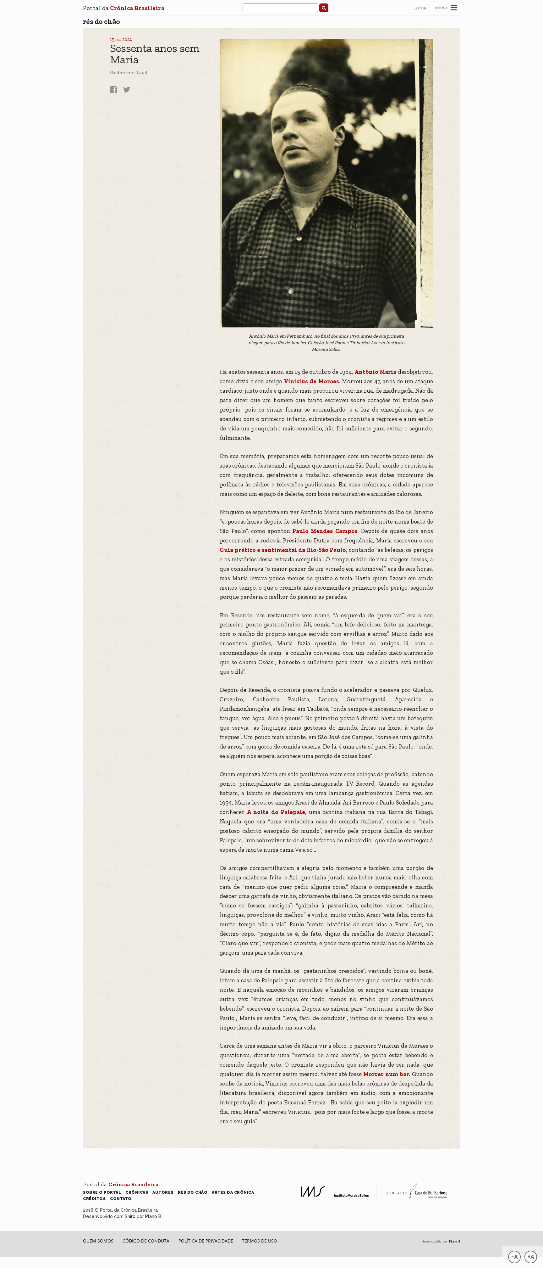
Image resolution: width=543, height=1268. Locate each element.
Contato (121, 1198)
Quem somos (98, 1241)
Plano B (153, 1216)
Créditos (94, 1198)
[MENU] (454, 7)
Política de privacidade (205, 1241)
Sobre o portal (102, 1192)
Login (420, 8)
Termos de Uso (259, 1241)
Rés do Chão (101, 21)
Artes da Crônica (233, 1192)
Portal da (123, 8)
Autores (162, 1192)
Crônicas (136, 1192)
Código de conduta (146, 1241)
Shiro (130, 1216)
